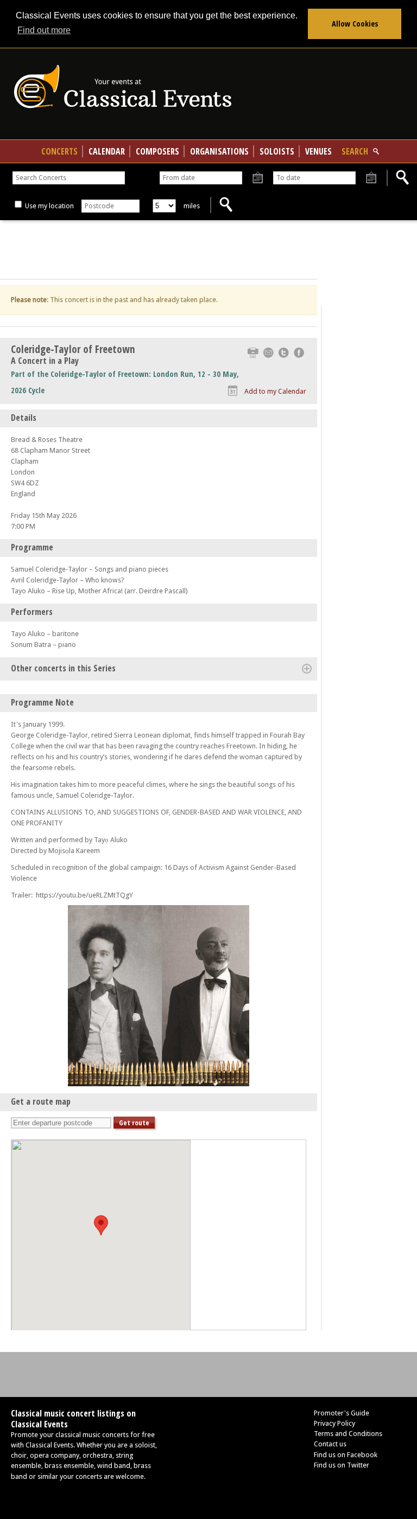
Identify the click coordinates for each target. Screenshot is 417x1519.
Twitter (283, 353)
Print (253, 353)
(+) (307, 669)
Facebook (299, 353)
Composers (157, 151)
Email (268, 353)
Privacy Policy (334, 1423)
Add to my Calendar (275, 391)
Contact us (330, 1444)
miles (192, 206)
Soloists (277, 151)
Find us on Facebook (345, 1455)
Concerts (59, 151)
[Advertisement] (158, 250)
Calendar (107, 151)
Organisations (219, 151)
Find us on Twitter (341, 1465)
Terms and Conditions (348, 1434)
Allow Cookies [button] (355, 23)
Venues (318, 151)
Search (355, 151)
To (371, 178)
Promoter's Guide (341, 1413)
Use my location (48, 206)
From (257, 178)
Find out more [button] (44, 30)
